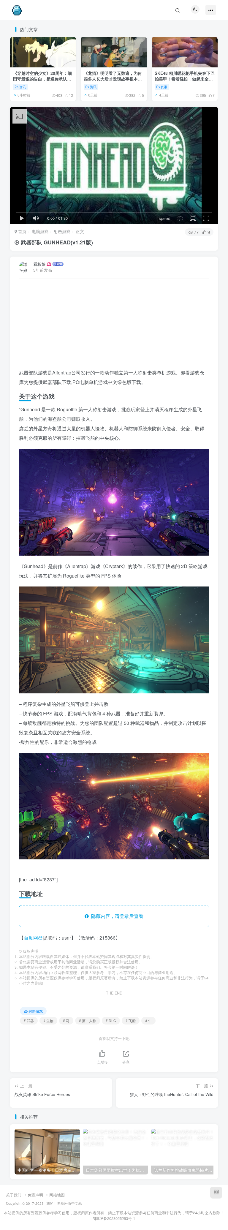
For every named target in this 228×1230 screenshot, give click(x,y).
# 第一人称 (87, 1020)
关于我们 (13, 1195)
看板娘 (39, 264)
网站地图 (57, 1195)
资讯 (22, 86)
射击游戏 (62, 231)
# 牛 (148, 1020)
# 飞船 (131, 1020)
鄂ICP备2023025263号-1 (114, 1218)
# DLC (111, 1020)
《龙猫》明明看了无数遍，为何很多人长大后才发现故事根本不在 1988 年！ (113, 79)
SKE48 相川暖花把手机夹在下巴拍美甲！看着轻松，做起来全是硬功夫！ (185, 79)
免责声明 (35, 1195)
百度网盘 (33, 937)
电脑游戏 (40, 231)
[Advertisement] (114, 326)
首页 (21, 231)
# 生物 (48, 1020)
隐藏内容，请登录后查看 (116, 916)
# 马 (66, 1020)
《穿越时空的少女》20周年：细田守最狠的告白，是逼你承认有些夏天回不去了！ (42, 79)
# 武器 (29, 1020)
